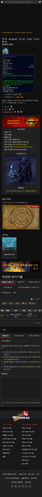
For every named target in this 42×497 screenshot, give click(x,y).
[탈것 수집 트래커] (21, 267)
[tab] (7, 282)
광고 (37, 474)
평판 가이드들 (26, 446)
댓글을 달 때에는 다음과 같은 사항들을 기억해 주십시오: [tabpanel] (21, 375)
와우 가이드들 (7, 424)
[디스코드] (12, 486)
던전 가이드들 (26, 435)
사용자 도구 (22, 474)
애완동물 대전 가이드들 (29, 449)
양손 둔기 (29, 33)
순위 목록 (25, 464)
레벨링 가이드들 (8, 435)
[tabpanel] (21, 311)
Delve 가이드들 (8, 432)
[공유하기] (40, 2)
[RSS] (30, 486)
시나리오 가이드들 (28, 453)
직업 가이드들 (7, 428)
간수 (3, 315)
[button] (27, 212)
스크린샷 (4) (21, 153)
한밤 (4, 456)
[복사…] (31, 299)
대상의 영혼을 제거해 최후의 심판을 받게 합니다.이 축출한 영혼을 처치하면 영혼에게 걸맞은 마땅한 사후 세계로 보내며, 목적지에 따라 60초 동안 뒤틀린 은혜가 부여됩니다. (18, 80)
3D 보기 (36, 39)
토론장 (29, 367)
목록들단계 (6, 453)
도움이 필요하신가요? (10, 474)
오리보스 (21, 202)
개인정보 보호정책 (17, 482)
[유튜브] (26, 486)
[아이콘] (5, 51)
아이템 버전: (8, 97)
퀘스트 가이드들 (27, 442)
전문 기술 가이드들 (9, 442)
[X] (15, 486)
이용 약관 (28, 482)
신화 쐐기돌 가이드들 (9, 439)
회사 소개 (31, 474)
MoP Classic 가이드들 (29, 424)
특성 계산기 (6, 449)
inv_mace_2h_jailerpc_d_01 (23, 147)
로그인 (26, 402)
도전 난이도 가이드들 (28, 456)
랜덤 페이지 (25, 478)
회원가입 (34, 402)
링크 (30, 39)
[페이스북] (22, 486)
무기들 (22, 33)
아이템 (16, 33)
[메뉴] (2, 2)
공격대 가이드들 (8, 446)
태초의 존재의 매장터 (15, 315)
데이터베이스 (8, 33)
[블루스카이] (19, 486)
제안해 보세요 (30, 191)
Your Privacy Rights (12, 478)
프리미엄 (34, 478)
